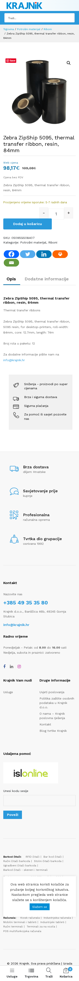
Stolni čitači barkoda (47, 861)
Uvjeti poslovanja (52, 692)
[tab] (12, 278)
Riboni (48, 29)
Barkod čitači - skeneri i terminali (25, 869)
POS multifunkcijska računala (22, 931)
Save (12, 60)
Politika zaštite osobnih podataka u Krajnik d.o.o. (57, 703)
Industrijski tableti (52, 922)
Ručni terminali (13, 926)
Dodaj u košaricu (27, 224)
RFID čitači (33, 856)
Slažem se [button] (39, 907)
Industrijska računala (57, 917)
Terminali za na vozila (41, 926)
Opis (11, 278)
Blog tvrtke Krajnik (53, 730)
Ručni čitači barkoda (16, 861)
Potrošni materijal (28, 29)
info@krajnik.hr (14, 360)
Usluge (8, 692)
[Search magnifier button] (70, 18)
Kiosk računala (30, 917)
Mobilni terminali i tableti (19, 922)
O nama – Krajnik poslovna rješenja (52, 716)
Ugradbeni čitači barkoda (19, 865)
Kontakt (45, 724)
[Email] (11, 263)
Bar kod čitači (52, 856)
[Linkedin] (44, 254)
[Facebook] (11, 254)
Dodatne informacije (47, 278)
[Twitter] (27, 254)
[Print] (60, 254)
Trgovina (8, 29)
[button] (69, 63)
